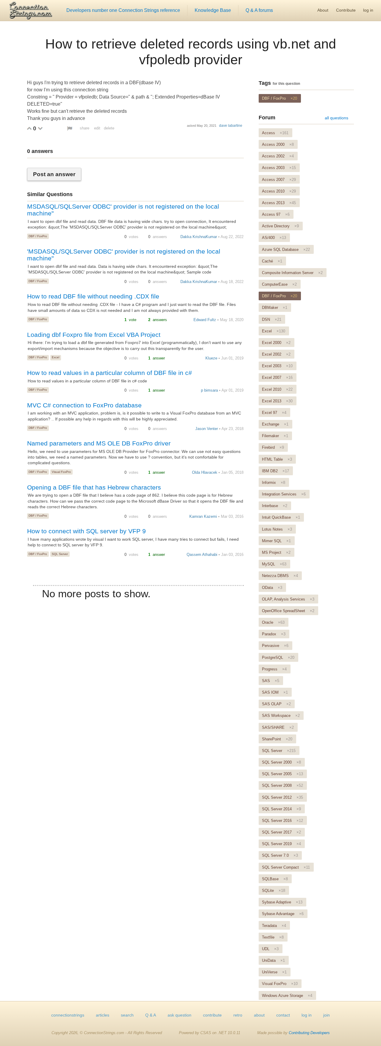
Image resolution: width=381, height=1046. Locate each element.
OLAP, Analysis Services (288, 599)
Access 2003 (279, 167)
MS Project (276, 552)
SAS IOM (275, 692)
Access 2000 (278, 144)
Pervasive (275, 645)
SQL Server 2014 (281, 809)
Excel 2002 (276, 354)
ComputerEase (279, 284)
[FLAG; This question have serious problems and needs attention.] (69, 128)
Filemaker (275, 436)
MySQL (274, 564)
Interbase (274, 506)
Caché (272, 261)
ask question (179, 1015)
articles (102, 1015)
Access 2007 (279, 179)
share (84, 128)
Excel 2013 (277, 401)
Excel (55, 357)
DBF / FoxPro (38, 236)
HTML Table (277, 459)
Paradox (273, 634)
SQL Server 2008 (282, 785)
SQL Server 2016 (282, 820)
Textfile (273, 937)
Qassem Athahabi (202, 554)
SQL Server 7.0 (280, 855)
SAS (270, 680)
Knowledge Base (213, 10)
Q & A (150, 1015)
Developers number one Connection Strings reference (123, 10)
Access (275, 133)
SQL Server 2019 (281, 844)
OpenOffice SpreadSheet (288, 611)
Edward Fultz (204, 320)
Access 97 (276, 214)
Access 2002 (278, 156)
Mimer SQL (276, 541)
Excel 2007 (277, 377)
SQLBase (275, 879)
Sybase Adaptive (282, 902)
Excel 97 (274, 412)
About (322, 10)
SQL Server (60, 554)
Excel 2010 (277, 389)
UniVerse (274, 972)
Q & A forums (259, 10)
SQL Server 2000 (281, 762)
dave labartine (230, 125)
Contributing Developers (309, 1033)
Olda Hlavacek (204, 472)
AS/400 (274, 237)
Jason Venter (206, 428)
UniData (273, 960)
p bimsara (209, 390)
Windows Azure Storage (287, 995)
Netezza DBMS (280, 575)
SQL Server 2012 (282, 797)
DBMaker (274, 307)
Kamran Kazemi (203, 516)
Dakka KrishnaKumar (198, 236)
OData (272, 587)
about (259, 1015)
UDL (270, 949)
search (127, 1015)
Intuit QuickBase (281, 517)
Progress (274, 669)
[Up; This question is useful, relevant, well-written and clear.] (29, 128)
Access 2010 (279, 191)
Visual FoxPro (61, 471)
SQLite (273, 890)
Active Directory (280, 226)
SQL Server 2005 (282, 774)
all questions (336, 117)
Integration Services (284, 494)
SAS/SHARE (278, 727)
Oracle (273, 622)
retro (237, 1015)
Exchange (275, 424)
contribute (212, 1015)
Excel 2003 (277, 366)
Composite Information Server (292, 273)
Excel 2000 (276, 342)
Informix (273, 482)
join (326, 1015)
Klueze (211, 358)
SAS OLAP (276, 704)
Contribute (346, 10)
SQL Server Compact (286, 867)
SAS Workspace (281, 715)
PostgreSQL (278, 657)
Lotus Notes (277, 529)
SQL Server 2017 (281, 832)
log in (368, 10)
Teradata (274, 925)
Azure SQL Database (286, 249)
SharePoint (277, 739)
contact (283, 1015)
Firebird (273, 447)
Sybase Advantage (283, 913)
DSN (271, 319)
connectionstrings (67, 1015)
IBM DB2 (275, 471)
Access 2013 (279, 203)
